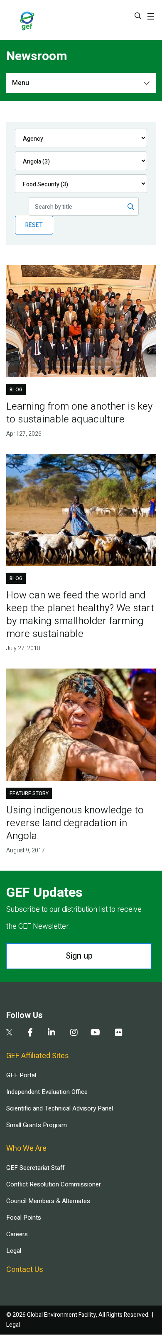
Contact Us (24, 1269)
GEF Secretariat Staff (35, 1167)
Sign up (79, 956)
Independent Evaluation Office (47, 1091)
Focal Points (23, 1217)
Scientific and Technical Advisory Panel (59, 1108)
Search (138, 15)
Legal (13, 1250)
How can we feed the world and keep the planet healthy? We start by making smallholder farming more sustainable (80, 614)
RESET (34, 225)
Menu (20, 83)
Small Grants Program (36, 1125)
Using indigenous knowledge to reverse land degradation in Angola (75, 823)
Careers (17, 1234)
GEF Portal (21, 1075)
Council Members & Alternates (48, 1201)
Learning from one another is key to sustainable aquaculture (79, 413)
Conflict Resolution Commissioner (53, 1184)
